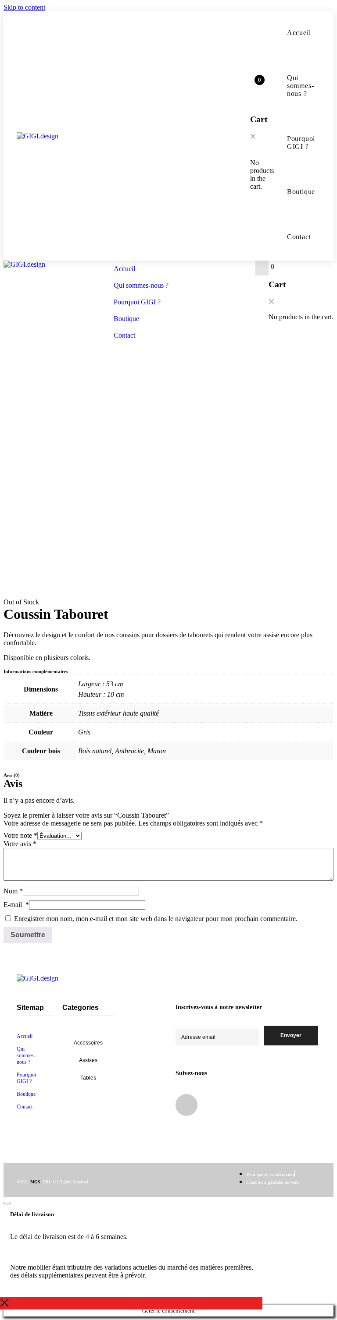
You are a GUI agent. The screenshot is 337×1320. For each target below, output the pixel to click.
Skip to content (24, 7)
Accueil (292, 32)
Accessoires (88, 1043)
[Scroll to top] (7, 1203)
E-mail (16, 904)
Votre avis (20, 843)
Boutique (292, 191)
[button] (253, 137)
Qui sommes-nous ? (292, 85)
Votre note (20, 835)
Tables (88, 1078)
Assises (88, 1060)
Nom (13, 891)
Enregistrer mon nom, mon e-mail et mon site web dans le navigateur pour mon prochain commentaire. (156, 918)
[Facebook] (186, 1105)
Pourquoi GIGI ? (292, 142)
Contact (299, 236)
